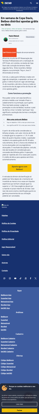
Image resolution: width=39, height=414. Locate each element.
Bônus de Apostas (17, 29)
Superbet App (6, 298)
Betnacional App (7, 301)
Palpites (5, 215)
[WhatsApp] (4, 278)
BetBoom (4, 316)
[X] (35, 278)
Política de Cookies (9, 223)
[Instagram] (10, 278)
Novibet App (5, 305)
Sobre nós (5, 255)
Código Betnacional (8, 366)
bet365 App (5, 308)
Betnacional (5, 323)
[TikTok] (20, 278)
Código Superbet (7, 363)
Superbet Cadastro (8, 341)
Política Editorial (8, 239)
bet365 (3, 329)
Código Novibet (7, 370)
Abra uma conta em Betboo (17, 119)
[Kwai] (25, 278)
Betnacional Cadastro (9, 345)
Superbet (4, 320)
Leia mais (19, 404)
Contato (5, 270)
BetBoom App (6, 295)
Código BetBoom (7, 360)
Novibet (4, 326)
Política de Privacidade (10, 231)
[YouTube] (15, 278)
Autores (5, 263)
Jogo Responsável (8, 247)
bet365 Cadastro (7, 351)
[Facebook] (30, 278)
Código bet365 (6, 373)
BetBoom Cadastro (8, 338)
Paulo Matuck (14, 35)
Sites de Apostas (6, 29)
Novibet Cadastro (7, 348)
